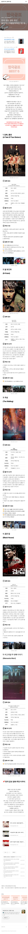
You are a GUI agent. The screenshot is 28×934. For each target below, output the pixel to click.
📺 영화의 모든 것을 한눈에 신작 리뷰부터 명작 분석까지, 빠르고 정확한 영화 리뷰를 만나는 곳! (11, 914)
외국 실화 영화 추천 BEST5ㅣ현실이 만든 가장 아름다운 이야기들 (10, 875)
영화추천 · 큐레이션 (7, 856)
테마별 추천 (13, 856)
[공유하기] (7, 852)
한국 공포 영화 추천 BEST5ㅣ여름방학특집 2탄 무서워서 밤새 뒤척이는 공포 (11, 863)
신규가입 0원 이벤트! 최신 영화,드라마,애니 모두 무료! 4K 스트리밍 (9, 42)
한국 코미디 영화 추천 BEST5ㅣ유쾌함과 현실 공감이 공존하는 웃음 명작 (10, 867)
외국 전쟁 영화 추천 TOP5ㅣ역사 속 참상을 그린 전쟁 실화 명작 (11, 860)
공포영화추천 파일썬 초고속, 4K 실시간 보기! (10, 39)
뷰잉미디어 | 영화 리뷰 (6, 1)
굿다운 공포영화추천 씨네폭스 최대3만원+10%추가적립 (9, 49)
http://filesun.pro (8, 37)
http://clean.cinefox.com (9, 47)
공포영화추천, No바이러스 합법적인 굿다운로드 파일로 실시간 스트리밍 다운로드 (10, 51)
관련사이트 (3, 926)
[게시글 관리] (9, 852)
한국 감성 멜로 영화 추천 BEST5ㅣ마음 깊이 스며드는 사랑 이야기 (11, 871)
